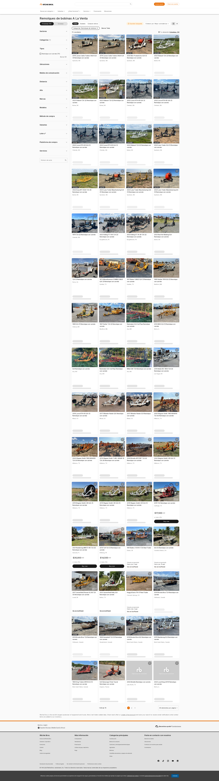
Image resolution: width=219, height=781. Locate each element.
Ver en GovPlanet (132, 612)
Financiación (97, 11)
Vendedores (78, 742)
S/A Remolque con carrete (81, 369)
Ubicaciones (108, 11)
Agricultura (112, 747)
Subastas (60, 11)
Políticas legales (60, 764)
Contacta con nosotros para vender (153, 744)
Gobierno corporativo (45, 742)
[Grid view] (173, 23)
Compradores (78, 739)
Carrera (41, 747)
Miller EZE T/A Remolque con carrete (139, 369)
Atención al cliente (149, 739)
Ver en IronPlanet (132, 567)
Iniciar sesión (159, 4)
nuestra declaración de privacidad (152, 775)
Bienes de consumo (115, 742)
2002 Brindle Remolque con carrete (138, 682)
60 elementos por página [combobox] (167, 708)
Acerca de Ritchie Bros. (45, 739)
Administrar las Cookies (133, 775)
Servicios (86, 11)
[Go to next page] (135, 708)
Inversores (42, 744)
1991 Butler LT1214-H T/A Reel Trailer (139, 548)
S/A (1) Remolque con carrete (163, 548)
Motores (112, 750)
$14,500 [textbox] (104, 557)
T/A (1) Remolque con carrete (82, 279)
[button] (134, 23)
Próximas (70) (46, 24)
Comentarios (147, 747)
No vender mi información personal (76, 764)
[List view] (177, 23)
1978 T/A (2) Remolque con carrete (84, 234)
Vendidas (60, 24)
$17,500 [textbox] (158, 513)
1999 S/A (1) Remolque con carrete (83, 324)
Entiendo (175, 776)
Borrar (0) (63, 57)
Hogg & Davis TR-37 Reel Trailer (137, 592)
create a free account (128, 715)
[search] (65, 160)
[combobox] (157, 23)
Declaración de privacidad (46, 764)
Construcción (113, 739)
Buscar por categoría (46, 11)
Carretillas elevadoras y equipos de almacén (121, 753)
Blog (41, 750)
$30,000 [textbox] (77, 557)
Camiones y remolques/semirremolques (120, 744)
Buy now (166, 521)
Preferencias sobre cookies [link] (94, 764)
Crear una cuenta (173, 4)
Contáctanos (176, 726)
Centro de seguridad (45, 753)
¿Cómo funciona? (73, 11)
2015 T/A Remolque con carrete (164, 503)
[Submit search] (131, 4)
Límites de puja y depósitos (82, 747)
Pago (76, 750)
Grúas (111, 756)
